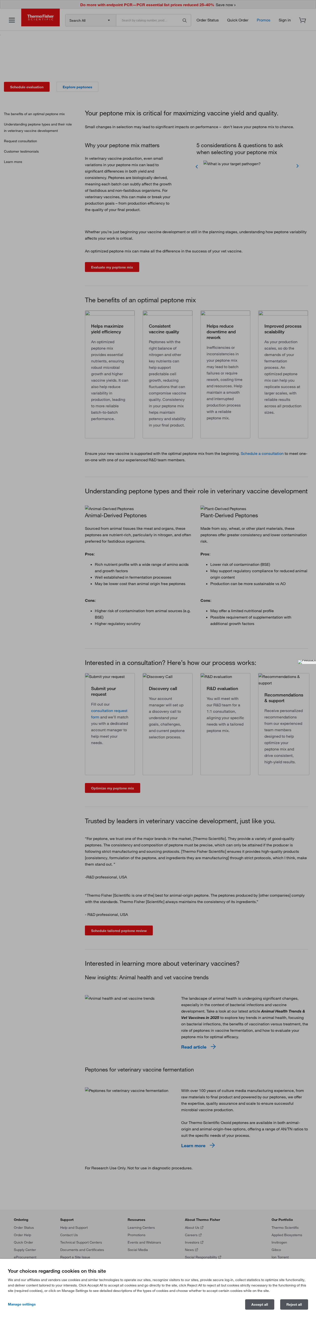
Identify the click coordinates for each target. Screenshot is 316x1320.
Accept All (259, 1304)
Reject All (294, 1304)
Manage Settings (22, 1304)
